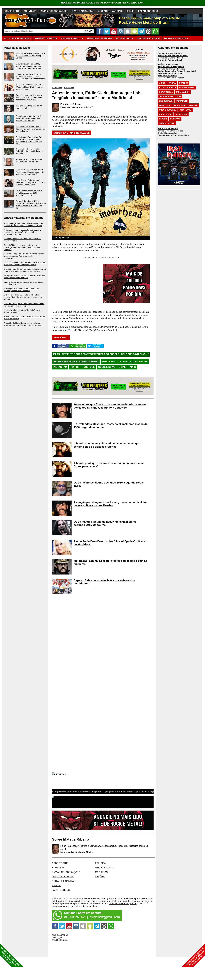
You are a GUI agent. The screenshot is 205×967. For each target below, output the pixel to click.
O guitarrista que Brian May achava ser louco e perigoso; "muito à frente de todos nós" (28, 66)
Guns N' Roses (186, 87)
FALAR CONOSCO (148, 11)
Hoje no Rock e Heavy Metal (171, 66)
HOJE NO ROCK (124, 38)
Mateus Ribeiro (73, 104)
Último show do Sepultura (170, 53)
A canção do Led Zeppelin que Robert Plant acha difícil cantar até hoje (29, 151)
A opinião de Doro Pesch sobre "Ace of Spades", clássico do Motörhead (111, 543)
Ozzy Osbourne (167, 110)
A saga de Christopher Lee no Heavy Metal (29, 107)
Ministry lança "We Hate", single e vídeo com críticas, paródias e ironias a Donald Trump (23, 224)
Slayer (163, 119)
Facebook (141, 361)
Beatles (183, 83)
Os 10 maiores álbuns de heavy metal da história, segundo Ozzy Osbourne (105, 523)
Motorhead (69, 88)
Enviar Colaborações (168, 133)
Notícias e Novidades (168, 64)
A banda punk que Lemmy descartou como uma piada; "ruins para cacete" (109, 465)
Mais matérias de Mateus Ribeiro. (76, 852)
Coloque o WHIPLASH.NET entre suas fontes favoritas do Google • (119, 354)
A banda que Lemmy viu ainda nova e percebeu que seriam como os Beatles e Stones (107, 445)
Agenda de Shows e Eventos (171, 69)
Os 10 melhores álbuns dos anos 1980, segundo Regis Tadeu (109, 484)
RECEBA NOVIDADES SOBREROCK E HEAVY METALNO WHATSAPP (10, 956)
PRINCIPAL (101, 863)
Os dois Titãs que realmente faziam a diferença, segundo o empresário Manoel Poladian (22, 247)
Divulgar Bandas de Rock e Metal (173, 135)
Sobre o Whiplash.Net (168, 128)
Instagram (60, 367)
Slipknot (175, 119)
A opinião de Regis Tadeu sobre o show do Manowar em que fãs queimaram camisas (23, 324)
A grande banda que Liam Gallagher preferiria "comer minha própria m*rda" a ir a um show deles (31, 204)
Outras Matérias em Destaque (23, 217)
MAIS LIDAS (101, 872)
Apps (133, 367)
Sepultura (181, 114)
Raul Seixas (165, 114)
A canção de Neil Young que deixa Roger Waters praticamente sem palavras (30, 128)
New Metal (179, 105)
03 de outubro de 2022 (82, 107)
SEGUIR (130, 11)
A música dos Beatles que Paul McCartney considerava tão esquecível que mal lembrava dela (29, 140)
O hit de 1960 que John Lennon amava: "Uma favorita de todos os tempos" (24, 304)
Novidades (57, 88)
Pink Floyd (185, 110)
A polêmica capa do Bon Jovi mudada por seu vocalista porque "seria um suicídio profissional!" (24, 256)
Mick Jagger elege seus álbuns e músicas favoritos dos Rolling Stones (30, 55)
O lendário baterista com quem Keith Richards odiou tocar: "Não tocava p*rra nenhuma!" (30, 172)
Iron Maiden (182, 92)
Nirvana (193, 105)
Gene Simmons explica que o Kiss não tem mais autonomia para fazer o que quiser (29, 97)
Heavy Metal (166, 92)
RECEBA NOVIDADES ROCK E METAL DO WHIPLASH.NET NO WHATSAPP (102, 2)
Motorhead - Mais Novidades (71, 133)
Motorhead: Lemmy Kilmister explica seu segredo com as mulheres (110, 562)
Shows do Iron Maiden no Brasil (173, 55)
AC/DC (162, 83)
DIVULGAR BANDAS (83, 11)
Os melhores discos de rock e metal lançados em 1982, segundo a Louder (29, 193)
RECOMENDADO (104, 868)
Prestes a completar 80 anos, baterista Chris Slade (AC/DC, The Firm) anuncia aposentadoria (30, 76)
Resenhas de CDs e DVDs (170, 73)
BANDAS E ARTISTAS (176, 38)
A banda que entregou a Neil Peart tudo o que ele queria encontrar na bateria (28, 118)
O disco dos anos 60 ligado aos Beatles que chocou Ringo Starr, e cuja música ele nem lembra (23, 297)
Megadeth (182, 101)
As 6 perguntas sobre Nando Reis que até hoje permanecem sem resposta (24, 276)
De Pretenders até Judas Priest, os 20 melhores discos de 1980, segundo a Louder (111, 426)
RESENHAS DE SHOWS (99, 38)
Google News (106, 367)
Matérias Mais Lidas (17, 47)
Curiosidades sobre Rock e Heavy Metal (177, 71)
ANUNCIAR (29, 11)
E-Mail (122, 367)
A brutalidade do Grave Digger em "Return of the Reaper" (29, 160)
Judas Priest (166, 96)
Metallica (164, 105)
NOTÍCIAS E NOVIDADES (17, 38)
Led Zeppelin (166, 101)
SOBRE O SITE (12, 11)
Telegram (125, 361)
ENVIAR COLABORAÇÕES (53, 11)
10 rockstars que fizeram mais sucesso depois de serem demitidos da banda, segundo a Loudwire (110, 406)
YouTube (89, 367)
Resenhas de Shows (167, 75)
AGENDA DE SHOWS (45, 38)
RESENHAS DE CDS (72, 38)
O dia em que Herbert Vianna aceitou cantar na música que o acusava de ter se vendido (25, 270)
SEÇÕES (149, 38)
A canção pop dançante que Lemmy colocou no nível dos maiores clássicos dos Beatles (110, 504)
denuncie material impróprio (123, 903)
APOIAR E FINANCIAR (110, 11)
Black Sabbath (167, 87)
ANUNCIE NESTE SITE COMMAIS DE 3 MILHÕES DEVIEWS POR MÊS (195, 956)
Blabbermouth (125, 244)
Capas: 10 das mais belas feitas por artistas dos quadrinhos (104, 582)
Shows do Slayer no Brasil (170, 58)
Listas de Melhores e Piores (171, 78)
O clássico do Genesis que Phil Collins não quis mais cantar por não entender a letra (25, 263)
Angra (172, 83)
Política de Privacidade (86, 906)
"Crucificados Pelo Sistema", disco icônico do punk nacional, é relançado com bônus (30, 182)
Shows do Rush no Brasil (170, 60)
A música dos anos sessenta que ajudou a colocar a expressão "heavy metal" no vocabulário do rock (22, 232)
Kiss (179, 96)
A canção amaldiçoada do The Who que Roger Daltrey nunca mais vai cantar (29, 87)
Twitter (75, 367)
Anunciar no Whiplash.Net (170, 131)
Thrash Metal (166, 123)
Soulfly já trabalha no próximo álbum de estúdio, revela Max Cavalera (21, 289)
